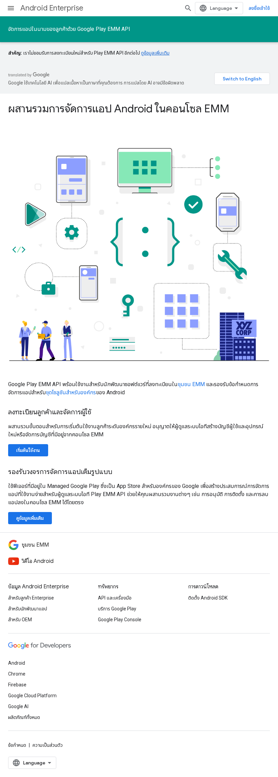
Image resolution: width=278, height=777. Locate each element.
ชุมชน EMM (191, 384)
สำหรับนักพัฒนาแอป (27, 608)
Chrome (16, 674)
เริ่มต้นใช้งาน (28, 450)
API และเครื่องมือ (115, 598)
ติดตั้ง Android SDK (207, 598)
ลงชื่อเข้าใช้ (259, 8)
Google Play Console (119, 619)
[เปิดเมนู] (11, 8)
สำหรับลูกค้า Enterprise (31, 598)
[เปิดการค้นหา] (188, 8)
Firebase (17, 684)
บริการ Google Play (117, 608)
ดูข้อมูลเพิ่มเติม (155, 53)
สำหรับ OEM (20, 619)
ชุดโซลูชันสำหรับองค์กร (71, 392)
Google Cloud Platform (32, 695)
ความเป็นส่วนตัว (48, 745)
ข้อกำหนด (17, 745)
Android (16, 663)
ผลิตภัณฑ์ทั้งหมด (24, 717)
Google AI (18, 706)
